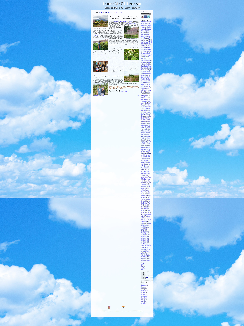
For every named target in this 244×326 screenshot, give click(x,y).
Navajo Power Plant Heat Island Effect (146, 63)
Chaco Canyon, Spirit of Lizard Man (146, 144)
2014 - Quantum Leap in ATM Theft (145, 80)
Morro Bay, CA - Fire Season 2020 (145, 36)
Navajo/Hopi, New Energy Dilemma (145, 89)
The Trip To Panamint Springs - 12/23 (146, 30)
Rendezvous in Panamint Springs (145, 28)
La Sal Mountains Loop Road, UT (145, 221)
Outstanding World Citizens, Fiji (145, 228)
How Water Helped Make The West (146, 244)
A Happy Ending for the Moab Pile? (145, 199)
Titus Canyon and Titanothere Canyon (146, 46)
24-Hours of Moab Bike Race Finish (146, 214)
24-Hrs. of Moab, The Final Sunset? (146, 151)
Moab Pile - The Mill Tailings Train (145, 170)
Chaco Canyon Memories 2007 (145, 257)
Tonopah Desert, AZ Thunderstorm (145, 140)
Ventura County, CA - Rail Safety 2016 (146, 58)
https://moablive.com (144, 299)
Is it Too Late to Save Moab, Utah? (145, 75)
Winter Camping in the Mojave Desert (146, 52)
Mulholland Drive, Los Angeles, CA (145, 132)
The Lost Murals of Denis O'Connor (145, 235)
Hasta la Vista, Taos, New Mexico (145, 255)
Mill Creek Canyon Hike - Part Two (145, 197)
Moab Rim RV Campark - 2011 (145, 157)
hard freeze (101, 54)
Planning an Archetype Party (145, 229)
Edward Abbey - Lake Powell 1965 (145, 107)
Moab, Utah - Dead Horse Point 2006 (146, 24)
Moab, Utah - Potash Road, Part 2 (145, 194)
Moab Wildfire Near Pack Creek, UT (146, 196)
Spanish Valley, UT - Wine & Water (145, 186)
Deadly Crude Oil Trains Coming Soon (146, 70)
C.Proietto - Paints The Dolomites (145, 120)
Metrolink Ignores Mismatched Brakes (146, 59)
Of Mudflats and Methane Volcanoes (146, 64)
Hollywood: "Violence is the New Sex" (146, 73)
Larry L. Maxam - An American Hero (146, 201)
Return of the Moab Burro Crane (145, 47)
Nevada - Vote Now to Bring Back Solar (146, 60)
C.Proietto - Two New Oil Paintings (145, 135)
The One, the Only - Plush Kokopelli (146, 67)
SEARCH (114, 8)
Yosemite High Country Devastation (146, 49)
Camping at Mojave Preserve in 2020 (146, 38)
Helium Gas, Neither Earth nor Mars (146, 245)
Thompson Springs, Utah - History (145, 43)
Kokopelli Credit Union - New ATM (145, 134)
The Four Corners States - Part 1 (145, 209)
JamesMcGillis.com (122, 3)
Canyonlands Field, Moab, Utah (145, 205)
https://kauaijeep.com (144, 292)
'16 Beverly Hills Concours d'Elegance (146, 56)
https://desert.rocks (143, 287)
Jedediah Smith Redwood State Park (146, 219)
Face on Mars (143, 243)
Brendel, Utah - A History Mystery (145, 121)
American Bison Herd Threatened (145, 94)
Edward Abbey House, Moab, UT (145, 188)
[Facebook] (145, 18)
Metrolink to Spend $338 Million (145, 65)
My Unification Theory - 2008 (145, 231)
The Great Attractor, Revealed (145, 232)
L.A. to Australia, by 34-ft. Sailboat (145, 124)
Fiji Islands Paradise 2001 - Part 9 (145, 236)
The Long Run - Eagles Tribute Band (146, 153)
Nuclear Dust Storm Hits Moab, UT (145, 154)
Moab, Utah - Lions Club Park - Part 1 (146, 69)
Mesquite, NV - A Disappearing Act (145, 114)
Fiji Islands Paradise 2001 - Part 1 (145, 241)
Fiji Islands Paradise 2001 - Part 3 (145, 240)
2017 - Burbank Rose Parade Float (145, 53)
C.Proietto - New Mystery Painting (145, 122)
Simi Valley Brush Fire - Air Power (145, 95)
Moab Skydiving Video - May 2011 (145, 139)
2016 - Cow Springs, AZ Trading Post (146, 55)
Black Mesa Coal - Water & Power (145, 91)
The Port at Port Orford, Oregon (145, 178)
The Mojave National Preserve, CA (145, 220)
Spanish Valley (128, 43)
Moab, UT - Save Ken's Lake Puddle (146, 116)
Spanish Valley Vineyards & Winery (126, 21)
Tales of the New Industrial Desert (145, 22)
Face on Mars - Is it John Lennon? (145, 119)
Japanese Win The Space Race (145, 250)
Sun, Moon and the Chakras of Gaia (146, 182)
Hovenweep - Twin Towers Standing (146, 223)
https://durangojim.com (144, 288)
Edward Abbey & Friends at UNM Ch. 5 (146, 39)
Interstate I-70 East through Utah (145, 125)
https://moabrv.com (143, 301)
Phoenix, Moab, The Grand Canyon (145, 191)
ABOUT (127, 8)
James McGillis (96, 95)
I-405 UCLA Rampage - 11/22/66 (145, 156)
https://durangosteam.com (144, 289)
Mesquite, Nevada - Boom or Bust (145, 200)
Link (103, 95)
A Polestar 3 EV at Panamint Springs (146, 27)
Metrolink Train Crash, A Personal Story (146, 68)
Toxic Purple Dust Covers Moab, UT (146, 148)
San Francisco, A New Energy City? (146, 212)
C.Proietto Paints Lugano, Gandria (145, 101)
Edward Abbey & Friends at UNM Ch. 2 (146, 41)
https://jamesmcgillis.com (144, 290)
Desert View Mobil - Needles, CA (145, 161)
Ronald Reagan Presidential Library (145, 142)
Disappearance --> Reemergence (145, 105)
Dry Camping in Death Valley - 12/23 (146, 29)
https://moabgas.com (144, 298)
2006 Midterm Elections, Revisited (145, 234)
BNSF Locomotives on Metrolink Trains (146, 62)
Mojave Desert (143, 266)
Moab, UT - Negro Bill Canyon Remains (146, 48)
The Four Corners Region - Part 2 (145, 34)
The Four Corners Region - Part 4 (145, 33)
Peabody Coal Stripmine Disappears (146, 90)
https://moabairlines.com (144, 295)
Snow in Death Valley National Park (145, 31)
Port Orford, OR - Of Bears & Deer (145, 180)
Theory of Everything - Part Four (145, 202)
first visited (116, 21)
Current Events (143, 263)
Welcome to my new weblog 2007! (145, 260)
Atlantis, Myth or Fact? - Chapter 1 (145, 168)
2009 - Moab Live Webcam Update (145, 193)
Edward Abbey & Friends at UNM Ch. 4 (146, 40)
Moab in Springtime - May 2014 (145, 77)
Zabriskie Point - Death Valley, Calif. (146, 50)
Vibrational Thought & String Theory (145, 233)
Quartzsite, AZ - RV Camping (145, 259)
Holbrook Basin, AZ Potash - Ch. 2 (145, 164)
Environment (142, 264)
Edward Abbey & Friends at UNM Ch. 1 (146, 42)
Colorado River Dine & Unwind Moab (146, 102)
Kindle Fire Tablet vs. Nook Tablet (145, 149)
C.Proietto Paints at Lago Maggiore (145, 93)
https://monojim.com (144, 302)
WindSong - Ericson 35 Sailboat (145, 169)
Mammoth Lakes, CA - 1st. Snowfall (146, 113)
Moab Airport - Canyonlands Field (145, 115)
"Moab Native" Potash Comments (145, 123)
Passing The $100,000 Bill (144, 247)
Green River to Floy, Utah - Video (145, 176)
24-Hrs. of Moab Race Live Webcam (146, 152)
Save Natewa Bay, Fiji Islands (145, 242)
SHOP (121, 8)
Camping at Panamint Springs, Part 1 (146, 37)
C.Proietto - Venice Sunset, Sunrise (145, 128)
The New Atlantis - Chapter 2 (145, 167)
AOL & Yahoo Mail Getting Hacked (145, 130)
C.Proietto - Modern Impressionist (145, 158)
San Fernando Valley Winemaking (145, 249)
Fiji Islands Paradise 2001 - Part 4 (145, 239)
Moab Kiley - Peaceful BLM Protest (145, 81)
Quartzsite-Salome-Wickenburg (145, 227)
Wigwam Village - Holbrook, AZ (145, 160)
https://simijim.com (143, 303)
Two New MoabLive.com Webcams (146, 179)
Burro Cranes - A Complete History (145, 83)
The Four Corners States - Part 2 (145, 208)
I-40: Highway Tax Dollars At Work (145, 96)
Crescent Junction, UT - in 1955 (145, 112)
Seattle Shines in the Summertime (145, 217)
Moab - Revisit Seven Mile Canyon (145, 99)
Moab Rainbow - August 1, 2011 (145, 155)
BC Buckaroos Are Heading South (145, 211)
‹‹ (141, 271)
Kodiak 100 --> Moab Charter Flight (145, 103)
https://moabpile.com (144, 300)
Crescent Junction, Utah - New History (146, 51)
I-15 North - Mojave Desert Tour (145, 78)
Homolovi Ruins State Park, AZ (145, 226)
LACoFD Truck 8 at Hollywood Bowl (146, 136)
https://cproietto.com (144, 286)
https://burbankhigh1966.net (144, 285)
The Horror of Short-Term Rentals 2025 (146, 21)
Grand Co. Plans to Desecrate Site (145, 79)
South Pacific (143, 268)
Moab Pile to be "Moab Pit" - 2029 (145, 76)
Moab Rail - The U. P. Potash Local (145, 147)
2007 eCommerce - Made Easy (145, 251)
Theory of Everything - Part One (145, 204)
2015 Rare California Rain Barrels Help (146, 71)
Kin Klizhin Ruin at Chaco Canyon (145, 224)
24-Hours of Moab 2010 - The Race (145, 171)
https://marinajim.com (144, 294)
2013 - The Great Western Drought (145, 92)
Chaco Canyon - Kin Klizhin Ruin (145, 143)
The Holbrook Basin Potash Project (145, 98)
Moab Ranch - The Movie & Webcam (146, 177)
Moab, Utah (142, 265)
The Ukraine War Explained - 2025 (145, 23)
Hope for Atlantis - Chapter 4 (145, 166)
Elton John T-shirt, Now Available (145, 210)
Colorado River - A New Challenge (145, 192)
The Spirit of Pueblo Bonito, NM (145, 225)
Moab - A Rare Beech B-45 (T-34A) (145, 110)
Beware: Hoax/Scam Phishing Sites (145, 137)
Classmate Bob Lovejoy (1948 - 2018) (146, 45)
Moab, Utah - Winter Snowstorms (145, 173)
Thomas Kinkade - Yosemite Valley (145, 100)
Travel (142, 269)
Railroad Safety (143, 267)
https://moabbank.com (144, 296)
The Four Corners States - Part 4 (145, 207)
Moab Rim (136, 61)
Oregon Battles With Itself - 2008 (145, 218)
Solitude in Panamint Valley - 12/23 (145, 26)
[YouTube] (142, 18)
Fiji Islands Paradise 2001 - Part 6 (145, 238)
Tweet (138, 95)
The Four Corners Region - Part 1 (145, 35)
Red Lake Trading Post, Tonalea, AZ (146, 87)
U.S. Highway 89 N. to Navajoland (145, 189)
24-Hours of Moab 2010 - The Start (145, 172)
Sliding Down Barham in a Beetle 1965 (146, 25)
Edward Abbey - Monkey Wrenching (146, 106)
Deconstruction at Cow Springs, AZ (145, 88)
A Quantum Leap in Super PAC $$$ (145, 138)
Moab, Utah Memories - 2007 (145, 253)
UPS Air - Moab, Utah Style (144, 175)
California (120, 51)
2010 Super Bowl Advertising (145, 183)
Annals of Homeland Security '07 (145, 258)
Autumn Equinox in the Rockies (145, 254)
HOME (107, 8)
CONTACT (135, 8)
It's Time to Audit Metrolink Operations (146, 57)
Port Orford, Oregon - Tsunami (145, 165)
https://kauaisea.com (144, 293)
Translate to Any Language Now (145, 216)
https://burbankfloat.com (144, 284)
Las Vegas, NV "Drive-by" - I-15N (145, 126)
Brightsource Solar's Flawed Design (145, 84)
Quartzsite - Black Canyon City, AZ (145, 190)
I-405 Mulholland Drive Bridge (145, 159)
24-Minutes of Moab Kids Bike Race (146, 150)
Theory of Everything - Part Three (145, 203)
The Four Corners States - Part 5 (145, 206)
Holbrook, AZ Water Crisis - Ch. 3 (145, 163)
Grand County (109, 57)
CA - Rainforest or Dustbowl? (145, 187)
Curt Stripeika (96, 35)
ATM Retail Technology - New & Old (146, 131)
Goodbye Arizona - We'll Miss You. (145, 181)
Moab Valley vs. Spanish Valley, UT (145, 117)
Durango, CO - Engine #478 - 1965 (145, 86)
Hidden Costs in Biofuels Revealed (145, 146)
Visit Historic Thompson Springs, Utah (146, 44)
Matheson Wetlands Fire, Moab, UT (146, 213)
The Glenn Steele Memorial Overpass (146, 66)
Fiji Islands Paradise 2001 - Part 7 (145, 237)
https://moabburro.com (144, 297)
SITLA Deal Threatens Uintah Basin (146, 195)
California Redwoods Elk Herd (145, 184)
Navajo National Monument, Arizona (146, 252)
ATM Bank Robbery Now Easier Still (146, 141)
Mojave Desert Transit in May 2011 (145, 162)
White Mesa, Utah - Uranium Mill (145, 145)
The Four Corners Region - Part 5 (145, 32)
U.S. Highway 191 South (131, 23)
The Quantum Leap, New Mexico (145, 256)
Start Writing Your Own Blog (144, 230)
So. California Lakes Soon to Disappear (146, 72)
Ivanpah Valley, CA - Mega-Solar (145, 127)
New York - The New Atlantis (145, 215)
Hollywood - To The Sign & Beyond (145, 133)
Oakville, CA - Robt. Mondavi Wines (146, 111)
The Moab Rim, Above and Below (145, 222)
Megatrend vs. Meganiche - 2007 (145, 246)
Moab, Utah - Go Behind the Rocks (145, 118)
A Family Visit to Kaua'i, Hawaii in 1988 (146, 54)
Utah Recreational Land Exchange (145, 82)
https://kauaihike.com (144, 291)
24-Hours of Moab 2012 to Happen (145, 129)
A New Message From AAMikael (145, 108)
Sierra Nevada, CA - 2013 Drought (145, 97)
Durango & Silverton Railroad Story (145, 74)
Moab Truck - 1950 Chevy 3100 (145, 104)
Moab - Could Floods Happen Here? (146, 185)
